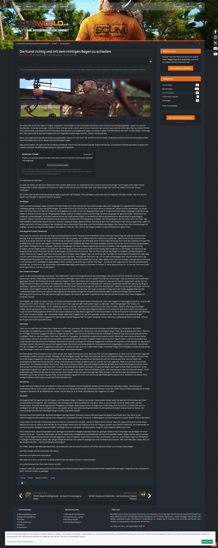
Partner (21, 525)
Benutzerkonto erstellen (180, 68)
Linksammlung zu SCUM (74, 517)
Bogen (30, 478)
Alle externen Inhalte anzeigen (57, 165)
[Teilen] (150, 61)
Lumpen (43, 388)
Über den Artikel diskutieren (180, 117)
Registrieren (190, 6)
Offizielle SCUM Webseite (74, 514)
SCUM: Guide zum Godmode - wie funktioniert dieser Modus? (113, 497)
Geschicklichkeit (26, 306)
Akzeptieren (207, 541)
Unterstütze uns (24, 522)
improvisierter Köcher (28, 388)
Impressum (22, 527)
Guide (53, 478)
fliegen (60, 333)
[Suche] (200, 6)
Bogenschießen (42, 478)
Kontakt (21, 519)
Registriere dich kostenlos (179, 59)
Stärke (59, 301)
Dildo (112, 254)
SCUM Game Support (73, 522)
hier (29, 125)
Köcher (26, 382)
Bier (36, 187)
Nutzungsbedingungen (27, 514)
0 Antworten (71, 55)
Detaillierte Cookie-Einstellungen (20, 541)
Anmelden (178, 6)
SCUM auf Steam (71, 519)
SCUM (23, 478)
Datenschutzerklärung (27, 517)
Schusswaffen (46, 431)
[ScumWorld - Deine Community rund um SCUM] (109, 25)
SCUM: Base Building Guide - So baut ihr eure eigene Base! (57, 497)
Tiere (41, 464)
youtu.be (87, 154)
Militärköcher (48, 391)
